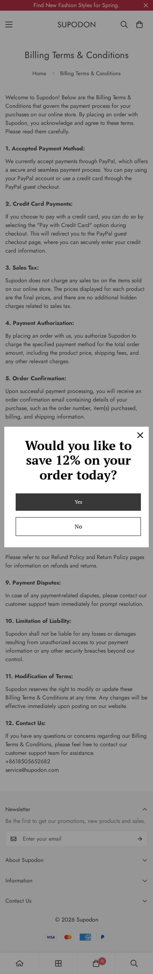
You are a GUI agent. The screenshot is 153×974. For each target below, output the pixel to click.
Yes (78, 501)
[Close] (140, 435)
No (78, 526)
